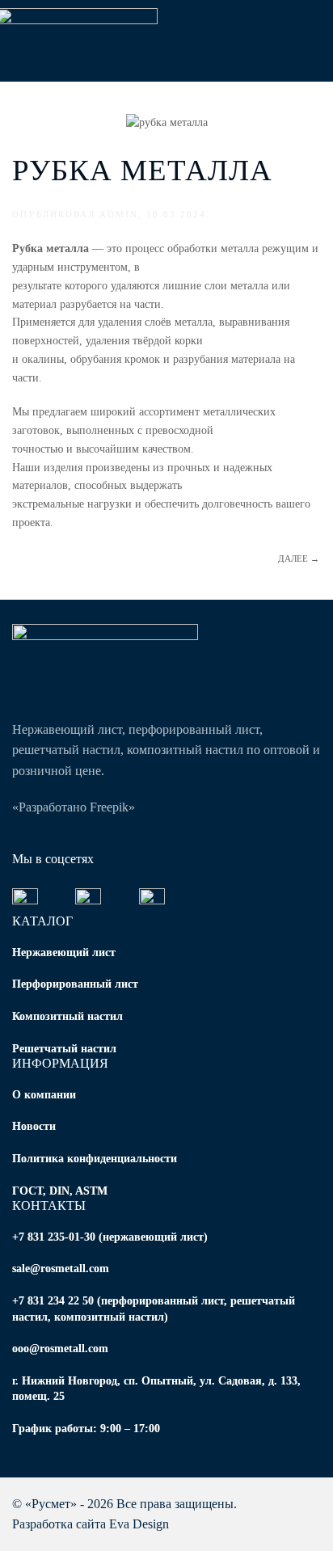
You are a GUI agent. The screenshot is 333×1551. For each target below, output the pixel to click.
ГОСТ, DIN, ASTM (59, 1191)
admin (118, 214)
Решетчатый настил (64, 1049)
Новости (34, 1126)
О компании (44, 1095)
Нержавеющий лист (64, 952)
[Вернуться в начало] (85, 40)
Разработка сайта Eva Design (90, 1524)
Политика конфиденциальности (94, 1159)
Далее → (298, 558)
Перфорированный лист (75, 984)
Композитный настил (67, 1016)
